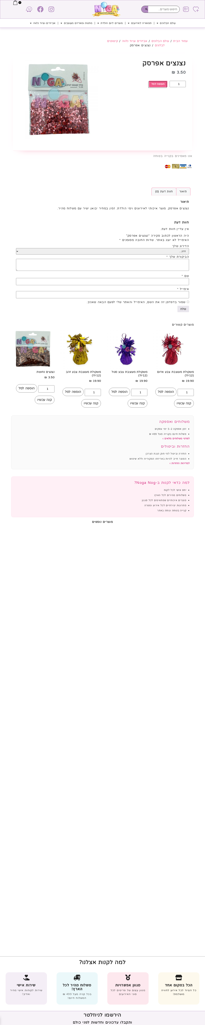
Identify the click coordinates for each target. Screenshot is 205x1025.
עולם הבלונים (168, 23)
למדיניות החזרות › (180, 463)
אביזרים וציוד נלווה (44, 23)
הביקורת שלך (177, 256)
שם (185, 275)
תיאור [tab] (183, 191)
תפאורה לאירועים (141, 23)
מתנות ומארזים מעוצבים (78, 23)
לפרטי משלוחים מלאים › (176, 438)
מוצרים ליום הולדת (112, 23)
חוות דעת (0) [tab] (164, 191)
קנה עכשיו (184, 403)
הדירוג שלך (180, 246)
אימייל (183, 289)
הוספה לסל (158, 84)
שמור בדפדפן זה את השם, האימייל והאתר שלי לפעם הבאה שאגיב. (136, 302)
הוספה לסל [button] (166, 392)
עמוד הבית (180, 41)
